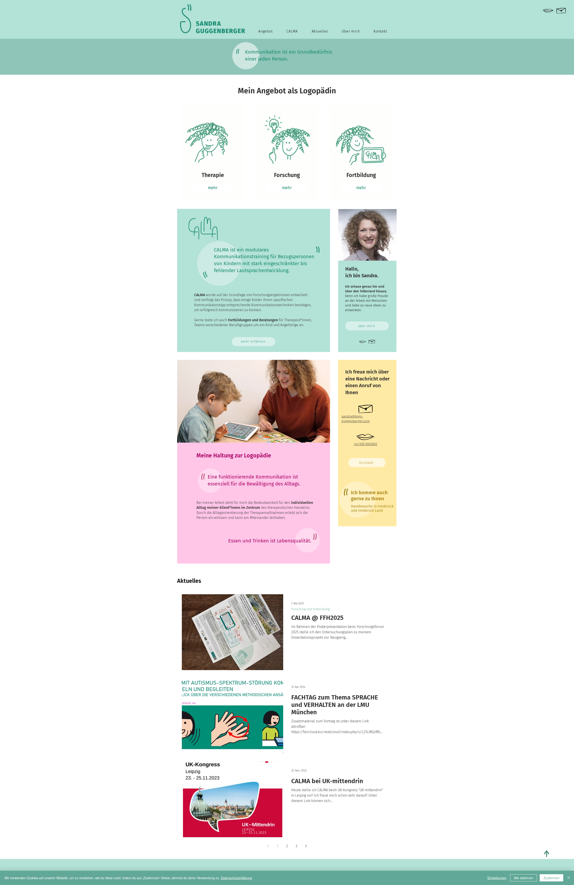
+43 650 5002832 (365, 444)
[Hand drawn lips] (548, 11)
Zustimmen (551, 878)
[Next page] (306, 846)
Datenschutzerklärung (236, 878)
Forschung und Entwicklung (310, 609)
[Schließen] (568, 877)
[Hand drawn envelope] (561, 9)
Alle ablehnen (523, 878)
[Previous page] (268, 846)
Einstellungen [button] (497, 878)
